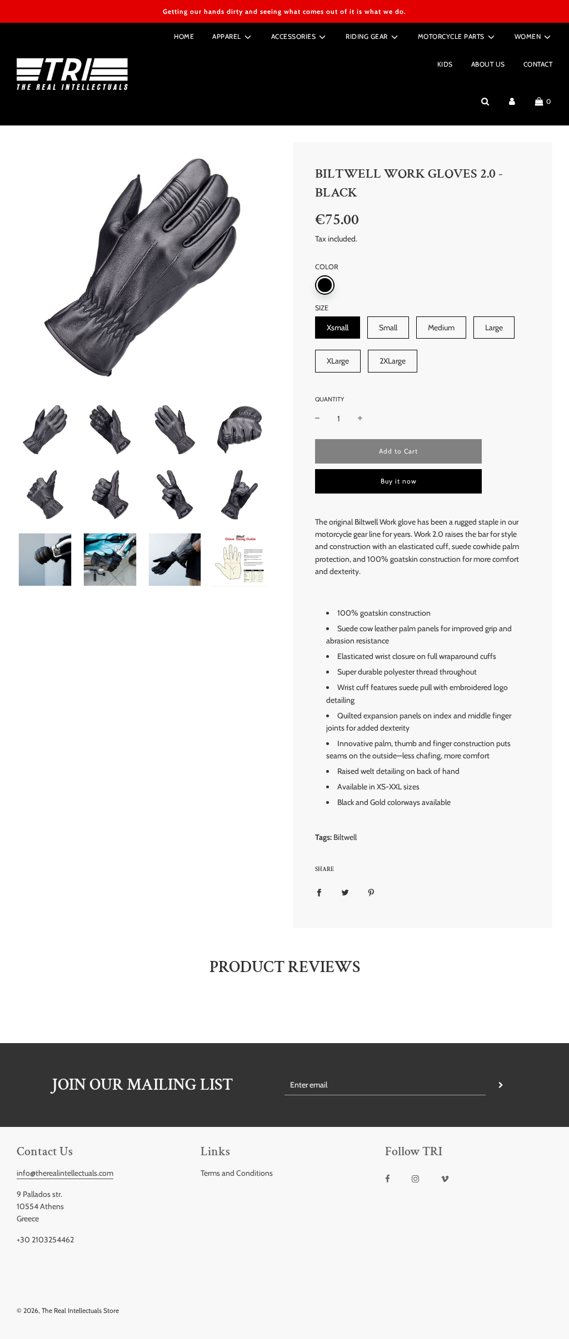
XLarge (338, 361)
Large (494, 328)
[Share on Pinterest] (371, 891)
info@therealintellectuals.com (65, 1173)
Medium (441, 328)
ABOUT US (488, 64)
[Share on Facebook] (319, 891)
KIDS (445, 64)
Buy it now (399, 481)
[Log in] (512, 101)
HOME (184, 36)
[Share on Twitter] (345, 891)
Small (388, 328)
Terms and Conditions (237, 1173)
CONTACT (538, 64)
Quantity (329, 399)
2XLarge (393, 361)
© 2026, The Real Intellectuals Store (68, 1310)
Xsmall (337, 328)
